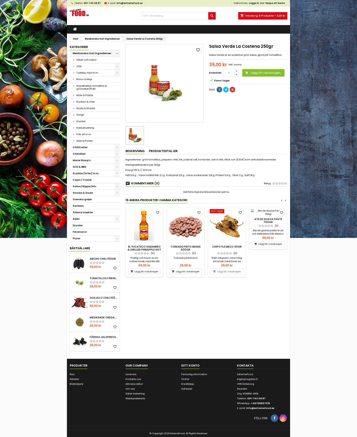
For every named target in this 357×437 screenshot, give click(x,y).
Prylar (77, 238)
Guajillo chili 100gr (104, 297)
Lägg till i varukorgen (263, 73)
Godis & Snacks (85, 108)
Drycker (81, 121)
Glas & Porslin (84, 141)
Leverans (131, 374)
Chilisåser (79, 154)
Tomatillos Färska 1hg (104, 278)
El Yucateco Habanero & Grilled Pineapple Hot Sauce (144, 249)
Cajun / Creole (82, 180)
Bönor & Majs (84, 79)
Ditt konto (190, 365)
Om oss (130, 389)
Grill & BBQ (79, 167)
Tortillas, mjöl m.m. (87, 73)
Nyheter (74, 379)
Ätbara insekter (83, 212)
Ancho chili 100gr (103, 258)
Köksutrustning (85, 128)
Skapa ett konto (275, 3)
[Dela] (219, 89)
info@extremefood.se (130, 3)
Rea (72, 374)
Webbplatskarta (135, 398)
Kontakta (245, 365)
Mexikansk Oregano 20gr (104, 317)
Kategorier (79, 47)
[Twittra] (226, 89)
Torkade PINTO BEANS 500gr (186, 248)
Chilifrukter (80, 147)
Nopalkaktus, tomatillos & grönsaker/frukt (91, 87)
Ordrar (185, 379)
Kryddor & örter (85, 102)
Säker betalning (135, 393)
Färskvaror (80, 232)
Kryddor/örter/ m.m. (86, 173)
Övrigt (80, 115)
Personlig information (194, 374)
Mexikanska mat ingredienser (92, 53)
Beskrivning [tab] (135, 151)
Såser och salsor (86, 60)
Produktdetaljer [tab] (163, 151)
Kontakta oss (133, 379)
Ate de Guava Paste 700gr (268, 220)
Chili (78, 66)
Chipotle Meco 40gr (227, 247)
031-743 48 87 (92, 3)
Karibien (78, 206)
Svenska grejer (82, 199)
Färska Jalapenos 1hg (104, 337)
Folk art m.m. (83, 134)
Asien (76, 219)
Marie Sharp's (82, 160)
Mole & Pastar (84, 95)
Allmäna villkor (134, 384)
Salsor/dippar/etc (84, 186)
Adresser (186, 389)
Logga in (254, 3)
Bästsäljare (80, 248)
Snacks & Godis (83, 193)
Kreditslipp (187, 384)
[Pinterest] (232, 89)
